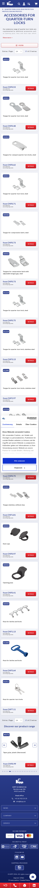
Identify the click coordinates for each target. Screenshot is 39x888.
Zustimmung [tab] (7, 424)
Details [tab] (19, 424)
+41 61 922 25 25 (20, 798)
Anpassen (18, 468)
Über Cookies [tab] (31, 424)
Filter (21, 45)
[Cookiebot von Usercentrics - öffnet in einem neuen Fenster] (28, 418)
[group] (19, 750)
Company (7, 815)
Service (6, 823)
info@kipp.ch (21, 801)
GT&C (22, 878)
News (5, 808)
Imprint (16, 878)
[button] (2, 771)
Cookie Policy (25, 880)
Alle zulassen (19, 461)
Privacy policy (14, 880)
